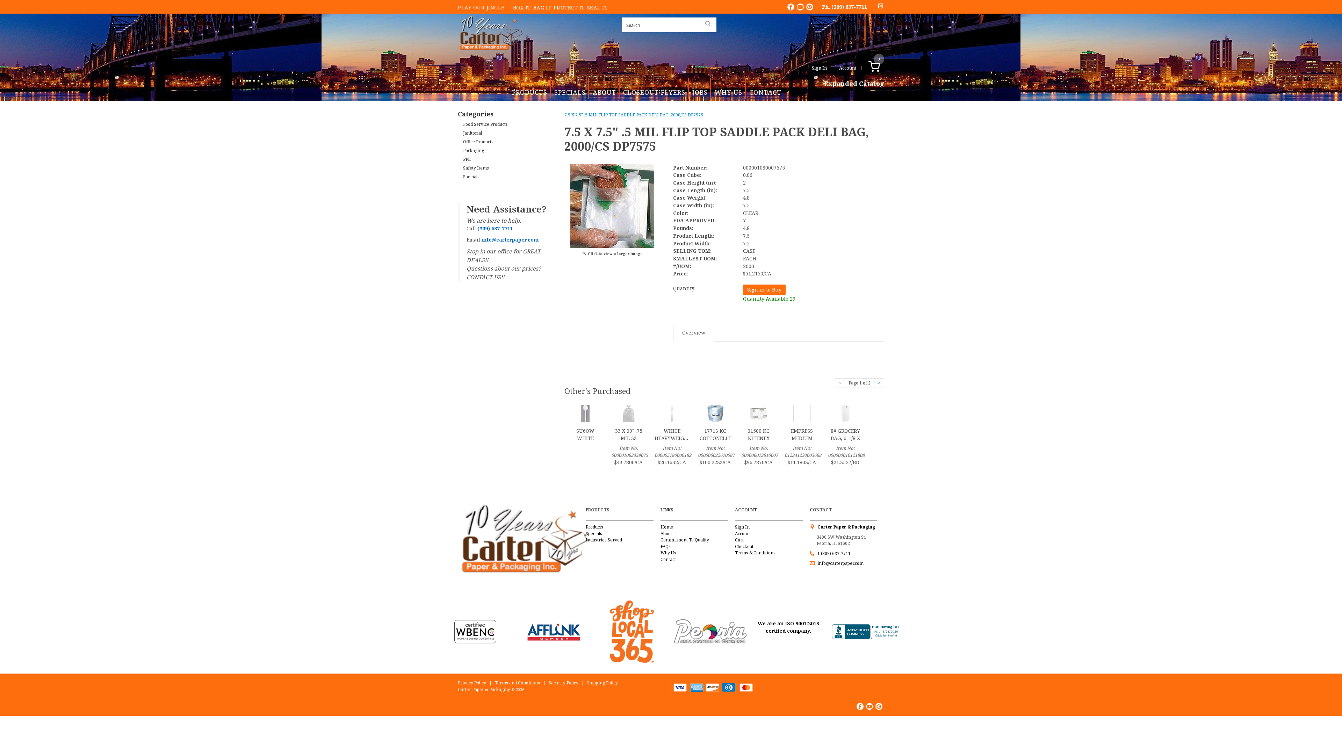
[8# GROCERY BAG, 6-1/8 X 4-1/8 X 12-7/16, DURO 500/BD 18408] (845, 412)
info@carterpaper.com (840, 563)
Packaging (473, 150)
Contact (765, 92)
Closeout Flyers (654, 92)
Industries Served (604, 540)
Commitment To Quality (685, 540)
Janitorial (472, 133)
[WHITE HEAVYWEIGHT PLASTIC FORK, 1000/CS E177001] (672, 412)
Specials (570, 92)
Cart (739, 540)
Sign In (819, 68)
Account (847, 68)
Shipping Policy (602, 683)
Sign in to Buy (764, 289)
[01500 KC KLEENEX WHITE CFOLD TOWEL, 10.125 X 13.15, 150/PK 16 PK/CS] (759, 412)
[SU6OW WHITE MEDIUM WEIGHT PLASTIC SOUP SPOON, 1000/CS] (585, 412)
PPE (467, 159)
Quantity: (684, 288)
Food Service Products (485, 124)
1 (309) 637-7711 (834, 553)
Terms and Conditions (517, 683)
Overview (693, 332)
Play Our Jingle (481, 7)
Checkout (744, 546)
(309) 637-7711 (849, 6)
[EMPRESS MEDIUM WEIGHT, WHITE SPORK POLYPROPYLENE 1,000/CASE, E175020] (802, 412)
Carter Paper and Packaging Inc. (489, 55)
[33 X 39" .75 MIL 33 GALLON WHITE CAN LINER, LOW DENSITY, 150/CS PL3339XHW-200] (629, 412)
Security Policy (563, 683)
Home (667, 527)
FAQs (666, 546)
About (604, 92)
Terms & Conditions (755, 553)
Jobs (700, 92)
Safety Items (476, 168)
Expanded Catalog (854, 84)
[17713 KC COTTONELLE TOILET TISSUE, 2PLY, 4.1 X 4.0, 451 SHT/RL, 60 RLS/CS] (715, 412)
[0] (881, 68)
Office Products (478, 142)
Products (529, 92)
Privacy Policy (472, 683)
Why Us (728, 92)
